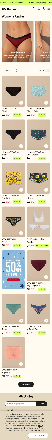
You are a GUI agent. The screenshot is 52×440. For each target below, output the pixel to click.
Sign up (41, 404)
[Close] (48, 414)
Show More (26, 384)
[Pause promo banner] (49, 2)
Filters (8, 70)
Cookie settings (38, 435)
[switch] (47, 70)
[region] (26, 425)
